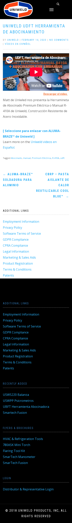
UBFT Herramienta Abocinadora (26, 407)
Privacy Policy (12, 227)
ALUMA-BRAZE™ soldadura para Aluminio (18, 179)
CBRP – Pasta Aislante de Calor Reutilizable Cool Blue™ (52, 185)
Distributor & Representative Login (28, 489)
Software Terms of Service (22, 233)
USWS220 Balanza (16, 395)
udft (62, 158)
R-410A (55, 158)
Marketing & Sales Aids (19, 257)
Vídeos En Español (18, 44)
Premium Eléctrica (41, 158)
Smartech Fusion (15, 412)
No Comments (59, 40)
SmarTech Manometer (19, 457)
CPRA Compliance (15, 245)
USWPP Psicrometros (18, 401)
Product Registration (18, 263)
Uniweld (13, 40)
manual (27, 158)
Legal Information (16, 251)
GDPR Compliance (16, 239)
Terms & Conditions (17, 269)
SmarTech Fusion (15, 463)
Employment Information (21, 221)
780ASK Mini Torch (16, 445)
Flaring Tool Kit (14, 451)
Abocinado (16, 158)
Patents (8, 275)
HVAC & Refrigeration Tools (23, 439)
